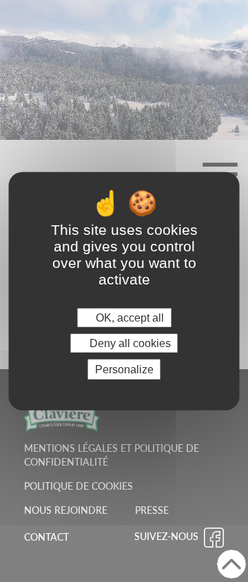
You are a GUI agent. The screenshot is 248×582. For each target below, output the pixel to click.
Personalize (124, 369)
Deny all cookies (129, 343)
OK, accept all (128, 317)
